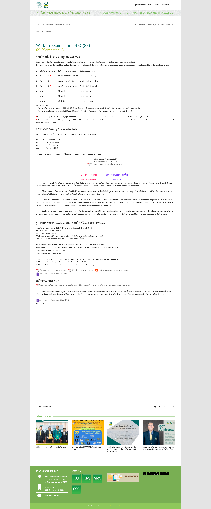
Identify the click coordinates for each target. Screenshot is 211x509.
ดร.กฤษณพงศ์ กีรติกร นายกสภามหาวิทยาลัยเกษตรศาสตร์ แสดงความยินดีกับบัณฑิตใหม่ (158, 448)
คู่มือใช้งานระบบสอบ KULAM (82, 270)
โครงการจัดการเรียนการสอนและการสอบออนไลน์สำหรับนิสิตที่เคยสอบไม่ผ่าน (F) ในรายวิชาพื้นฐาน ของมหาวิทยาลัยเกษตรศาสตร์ (85, 285)
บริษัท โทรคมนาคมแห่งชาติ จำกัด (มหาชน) (51, 447)
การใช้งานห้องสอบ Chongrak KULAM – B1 (114, 270)
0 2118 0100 (49, 487)
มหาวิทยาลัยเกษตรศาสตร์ (115, 506)
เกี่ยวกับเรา (166, 4)
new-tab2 (47, 31)
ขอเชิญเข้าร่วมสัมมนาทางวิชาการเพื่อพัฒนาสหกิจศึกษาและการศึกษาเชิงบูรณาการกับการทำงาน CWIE (122, 449)
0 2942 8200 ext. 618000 (54, 490)
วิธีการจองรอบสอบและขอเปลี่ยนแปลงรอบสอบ (107, 164)
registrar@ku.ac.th (52, 495)
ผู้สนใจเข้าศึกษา (140, 4)
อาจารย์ (156, 4)
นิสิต (149, 4)
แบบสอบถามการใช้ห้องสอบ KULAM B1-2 (54, 274)
